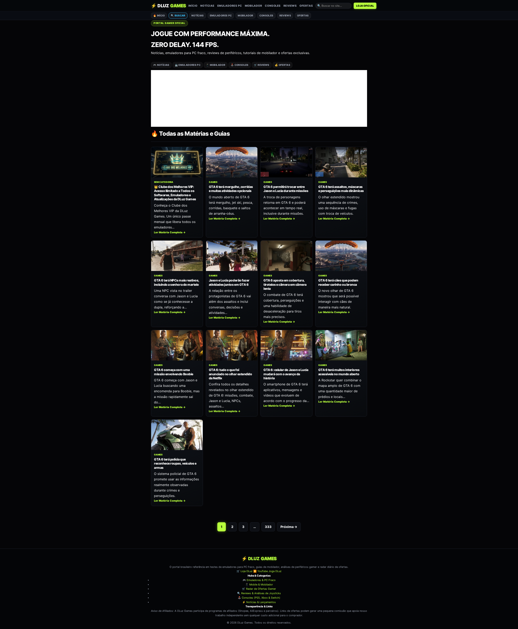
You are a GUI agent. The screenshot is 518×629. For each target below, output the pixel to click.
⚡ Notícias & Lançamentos (259, 602)
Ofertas (306, 5)
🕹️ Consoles (239, 64)
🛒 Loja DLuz (245, 571)
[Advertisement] (259, 98)
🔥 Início (159, 15)
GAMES (213, 182)
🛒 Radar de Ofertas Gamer (259, 589)
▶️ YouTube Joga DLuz (267, 571)
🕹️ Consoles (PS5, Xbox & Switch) (259, 597)
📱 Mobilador (215, 64)
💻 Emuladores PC (188, 64)
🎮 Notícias (161, 64)
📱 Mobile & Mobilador (259, 584)
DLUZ (168, 5)
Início (192, 5)
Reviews (290, 5)
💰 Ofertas (282, 64)
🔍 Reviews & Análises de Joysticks (259, 593)
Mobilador (253, 5)
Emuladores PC (229, 5)
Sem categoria (163, 182)
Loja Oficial (365, 5)
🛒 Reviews (261, 64)
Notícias (207, 5)
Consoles (272, 5)
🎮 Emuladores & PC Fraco (259, 580)
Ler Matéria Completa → (170, 232)
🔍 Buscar (178, 15)
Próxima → (288, 527)
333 (268, 527)
